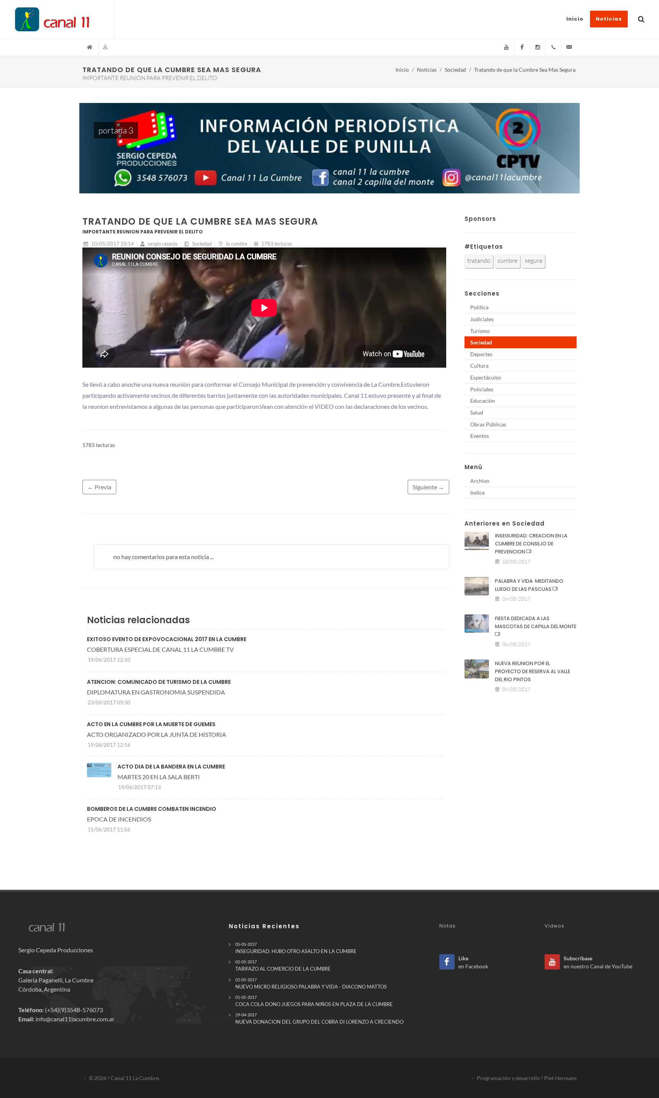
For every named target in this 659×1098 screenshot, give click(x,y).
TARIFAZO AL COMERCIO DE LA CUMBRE (283, 965)
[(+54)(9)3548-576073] (553, 47)
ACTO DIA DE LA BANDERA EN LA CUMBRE (171, 766)
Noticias (427, 69)
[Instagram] (537, 47)
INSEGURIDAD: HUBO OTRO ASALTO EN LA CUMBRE (296, 948)
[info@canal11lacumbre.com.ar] (569, 47)
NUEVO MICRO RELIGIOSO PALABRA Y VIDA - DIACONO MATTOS (311, 983)
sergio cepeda (162, 244)
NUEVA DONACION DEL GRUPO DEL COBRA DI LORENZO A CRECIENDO (319, 1018)
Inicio (402, 69)
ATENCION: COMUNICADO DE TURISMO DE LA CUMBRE (159, 682)
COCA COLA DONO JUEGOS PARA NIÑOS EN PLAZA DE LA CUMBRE (314, 1001)
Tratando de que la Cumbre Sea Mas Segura (524, 69)
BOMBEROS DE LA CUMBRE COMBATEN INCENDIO (151, 809)
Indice (477, 492)
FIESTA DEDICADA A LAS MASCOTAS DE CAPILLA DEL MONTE (535, 622)
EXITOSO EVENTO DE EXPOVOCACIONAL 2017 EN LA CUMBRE (166, 639)
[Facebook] (522, 47)
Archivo (479, 480)
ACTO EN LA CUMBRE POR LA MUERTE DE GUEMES (151, 724)
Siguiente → (428, 486)
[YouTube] (506, 47)
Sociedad (455, 69)
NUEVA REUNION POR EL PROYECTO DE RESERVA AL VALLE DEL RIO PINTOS (532, 671)
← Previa (99, 486)
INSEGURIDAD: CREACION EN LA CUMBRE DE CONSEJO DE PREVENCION (531, 543)
